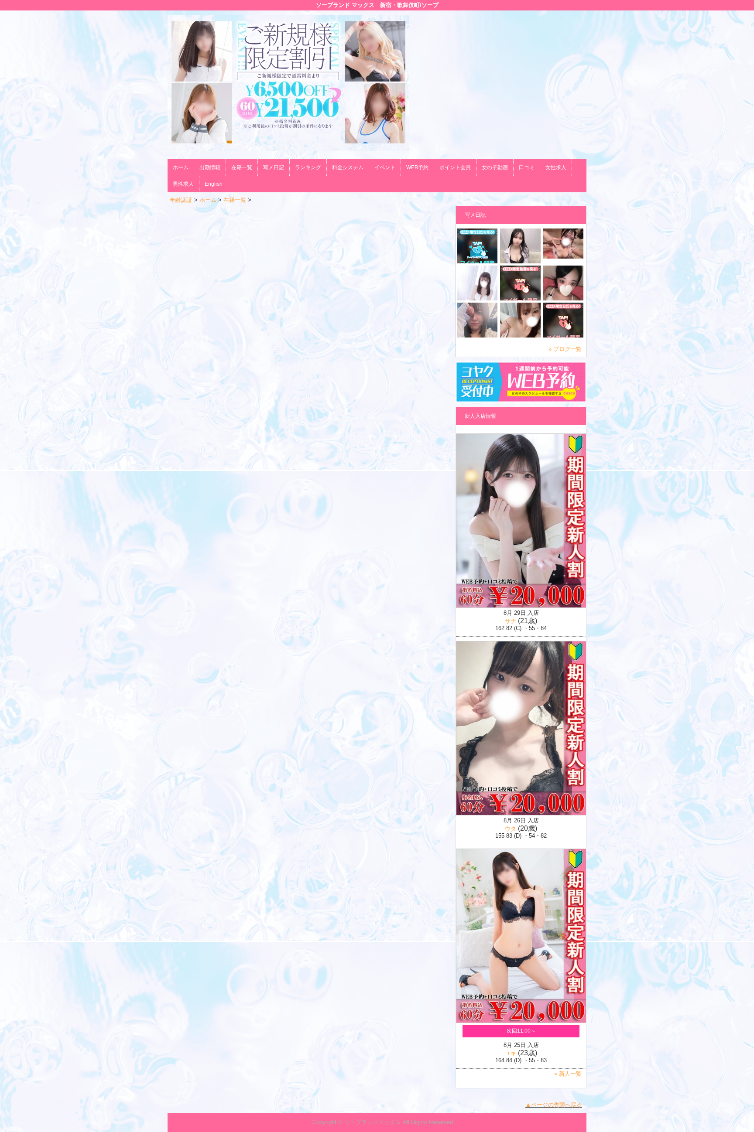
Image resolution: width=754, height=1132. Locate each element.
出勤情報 (209, 167)
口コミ (527, 167)
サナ (510, 621)
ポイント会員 (455, 167)
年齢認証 (181, 200)
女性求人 (555, 167)
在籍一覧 (241, 167)
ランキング (308, 167)
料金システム (347, 167)
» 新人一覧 (568, 1074)
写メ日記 (273, 167)
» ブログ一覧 (565, 349)
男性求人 (183, 184)
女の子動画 (495, 167)
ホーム (180, 167)
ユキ (510, 1053)
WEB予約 (417, 167)
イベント (384, 167)
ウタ (510, 828)
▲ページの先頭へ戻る (553, 1104)
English (214, 184)
